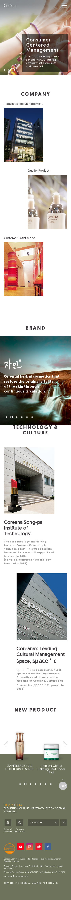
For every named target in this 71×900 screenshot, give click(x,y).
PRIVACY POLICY (13, 805)
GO (63, 823)
